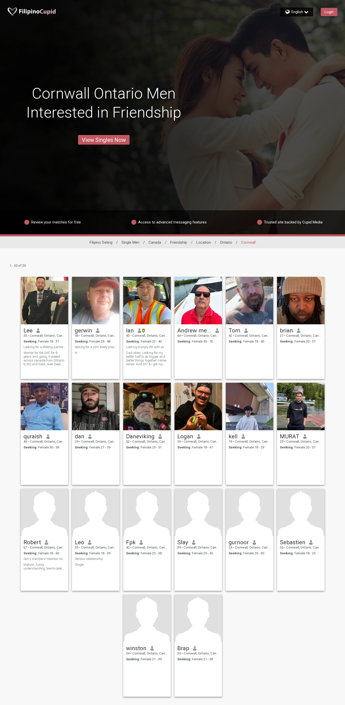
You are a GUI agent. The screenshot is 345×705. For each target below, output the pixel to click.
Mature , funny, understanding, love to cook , (43, 566)
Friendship (178, 242)
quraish (32, 436)
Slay (182, 542)
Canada (155, 242)
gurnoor (239, 542)
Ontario (226, 242)
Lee (28, 330)
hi (76, 353)
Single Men (130, 242)
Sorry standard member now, (44, 559)
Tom (234, 330)
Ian (130, 330)
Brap (183, 648)
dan (79, 436)
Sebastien (292, 542)
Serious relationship (89, 559)
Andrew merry (194, 330)
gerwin (83, 330)
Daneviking (140, 436)
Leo (79, 542)
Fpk (131, 542)
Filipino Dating (101, 242)
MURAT (289, 436)
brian (286, 330)
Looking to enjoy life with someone (147, 347)
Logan (185, 436)
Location (203, 242)
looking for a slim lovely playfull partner (96, 347)
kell (233, 436)
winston (136, 648)
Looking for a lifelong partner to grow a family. (44, 347)
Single (79, 564)
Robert (32, 542)
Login (329, 12)
